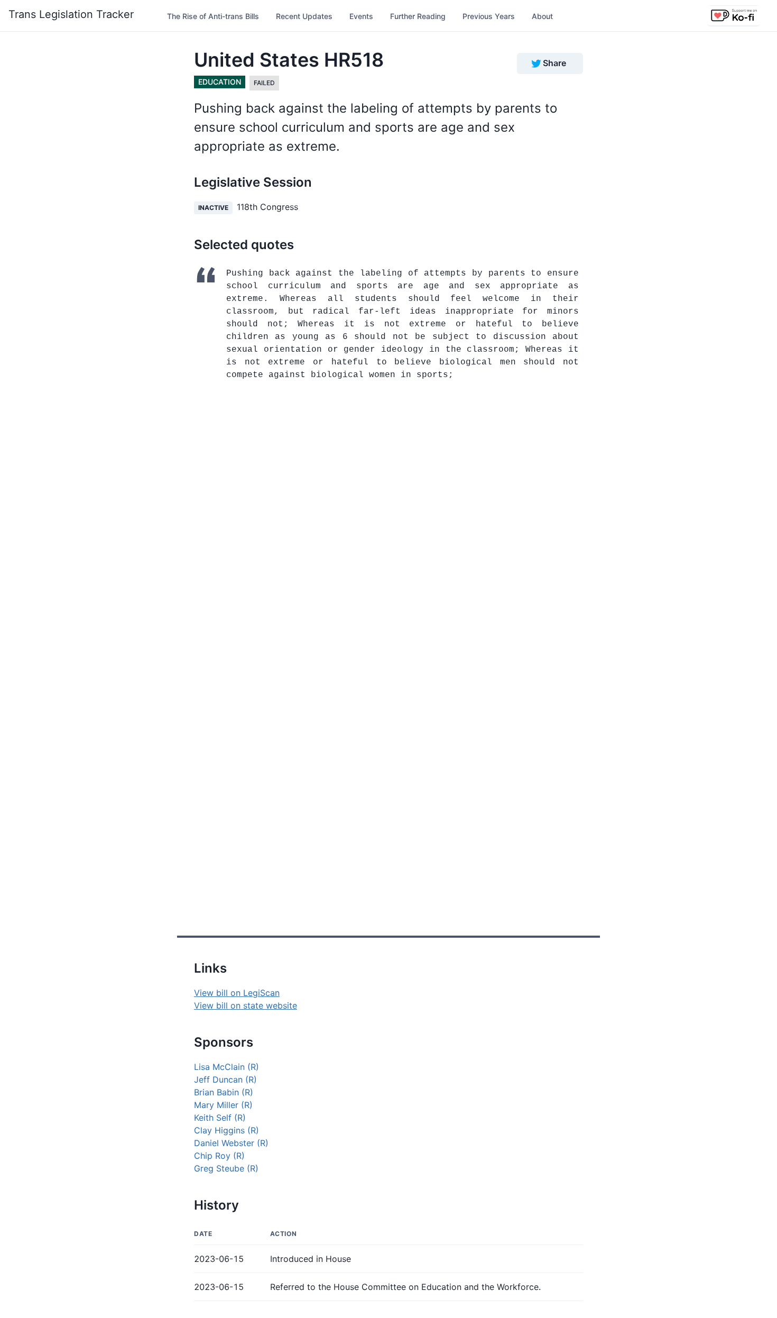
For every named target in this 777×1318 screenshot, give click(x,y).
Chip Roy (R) (219, 1155)
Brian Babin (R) (223, 1092)
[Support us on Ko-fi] (733, 15)
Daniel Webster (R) (231, 1143)
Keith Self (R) (220, 1117)
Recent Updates (304, 16)
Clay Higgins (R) (226, 1130)
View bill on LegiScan (237, 992)
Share (554, 63)
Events (361, 16)
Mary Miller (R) (223, 1105)
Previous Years (488, 16)
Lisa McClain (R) (226, 1066)
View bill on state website (245, 1005)
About (542, 16)
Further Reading (418, 16)
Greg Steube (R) (226, 1168)
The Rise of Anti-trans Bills (213, 16)
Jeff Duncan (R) (225, 1079)
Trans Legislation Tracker (71, 14)
